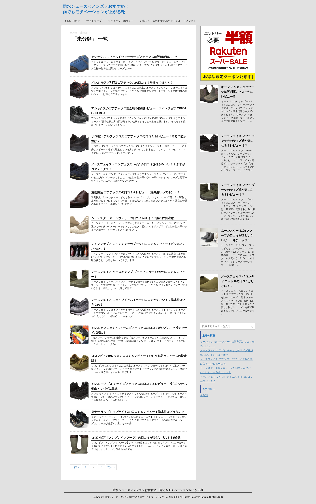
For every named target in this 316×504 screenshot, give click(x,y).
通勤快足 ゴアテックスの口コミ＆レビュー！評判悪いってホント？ (135, 192)
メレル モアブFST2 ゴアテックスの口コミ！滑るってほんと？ (132, 82)
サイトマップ (94, 20)
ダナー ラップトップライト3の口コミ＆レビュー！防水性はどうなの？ (137, 411)
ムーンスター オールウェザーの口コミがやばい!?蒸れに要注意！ (134, 218)
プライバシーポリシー (120, 20)
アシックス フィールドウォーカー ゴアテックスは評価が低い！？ (134, 56)
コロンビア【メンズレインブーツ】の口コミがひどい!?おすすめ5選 (135, 437)
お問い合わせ (72, 20)
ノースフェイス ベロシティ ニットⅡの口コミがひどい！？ (237, 281)
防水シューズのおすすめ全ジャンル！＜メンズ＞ (168, 20)
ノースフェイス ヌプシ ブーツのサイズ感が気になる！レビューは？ (238, 189)
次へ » (111, 467)
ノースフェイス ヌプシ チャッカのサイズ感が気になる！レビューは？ (238, 140)
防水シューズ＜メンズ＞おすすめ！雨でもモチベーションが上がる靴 (158, 490)
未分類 (204, 395)
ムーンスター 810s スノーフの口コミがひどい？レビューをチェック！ (237, 235)
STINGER (218, 497)
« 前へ (76, 467)
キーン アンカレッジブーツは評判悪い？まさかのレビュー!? (237, 91)
